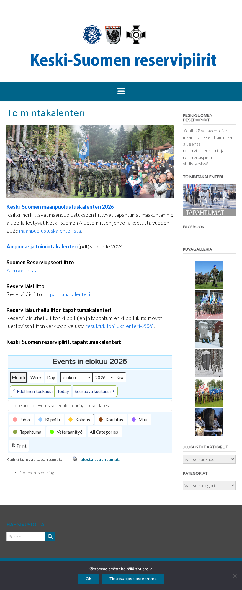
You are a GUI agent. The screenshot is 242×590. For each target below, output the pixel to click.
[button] (121, 91)
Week (36, 377)
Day (51, 377)
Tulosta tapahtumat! (99, 459)
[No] (235, 576)
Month (18, 377)
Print (19, 447)
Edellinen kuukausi (35, 391)
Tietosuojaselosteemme (133, 578)
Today (63, 391)
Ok (88, 578)
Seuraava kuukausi (93, 391)
